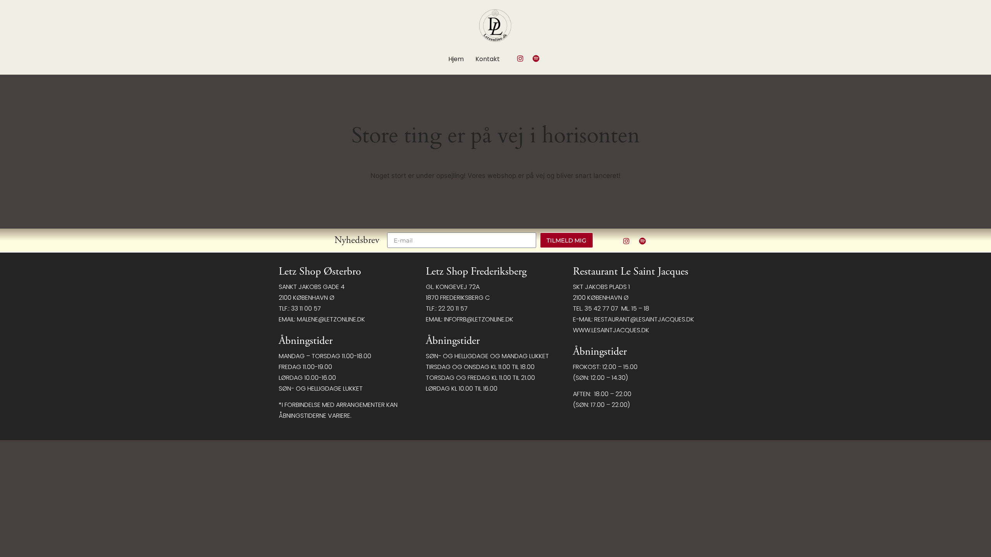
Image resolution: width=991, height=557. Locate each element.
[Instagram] (520, 58)
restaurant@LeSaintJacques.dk (644, 319)
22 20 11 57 (453, 308)
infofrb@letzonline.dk (478, 319)
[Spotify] (536, 58)
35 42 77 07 (601, 308)
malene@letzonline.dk (331, 319)
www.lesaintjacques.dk (611, 330)
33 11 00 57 (306, 308)
